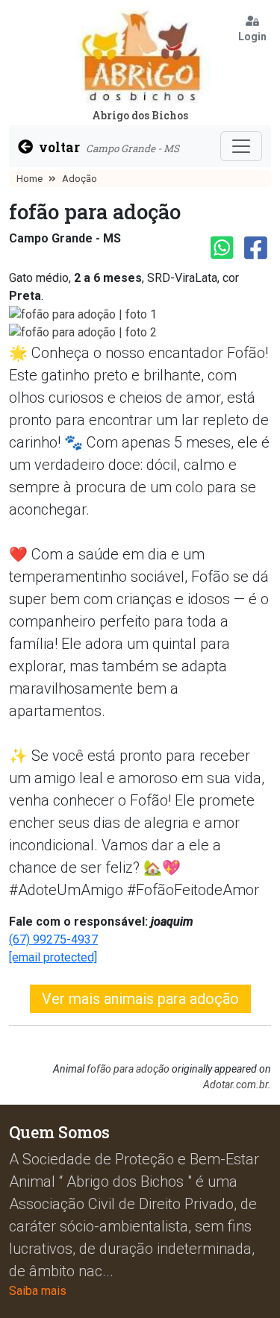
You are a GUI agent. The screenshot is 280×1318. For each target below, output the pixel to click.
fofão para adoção (128, 1069)
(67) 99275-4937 (53, 939)
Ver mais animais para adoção (140, 999)
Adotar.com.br (235, 1085)
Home (29, 178)
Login (252, 37)
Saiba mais (37, 1291)
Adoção (79, 178)
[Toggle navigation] (241, 146)
